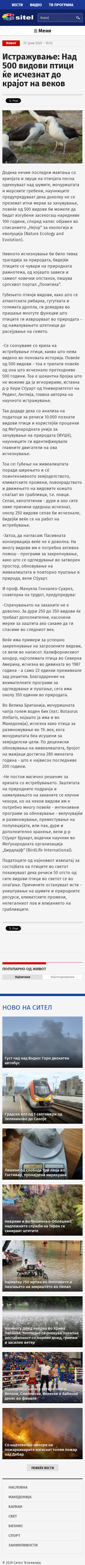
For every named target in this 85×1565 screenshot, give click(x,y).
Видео (36, 5)
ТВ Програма (61, 5)
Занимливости (23, 1545)
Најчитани (22, 977)
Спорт (14, 1535)
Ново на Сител (27, 1007)
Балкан (15, 1506)
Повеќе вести (42, 1468)
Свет (12, 1516)
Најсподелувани (62, 977)
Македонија (19, 1497)
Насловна (17, 1487)
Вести (17, 5)
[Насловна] (17, 19)
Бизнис (15, 1526)
